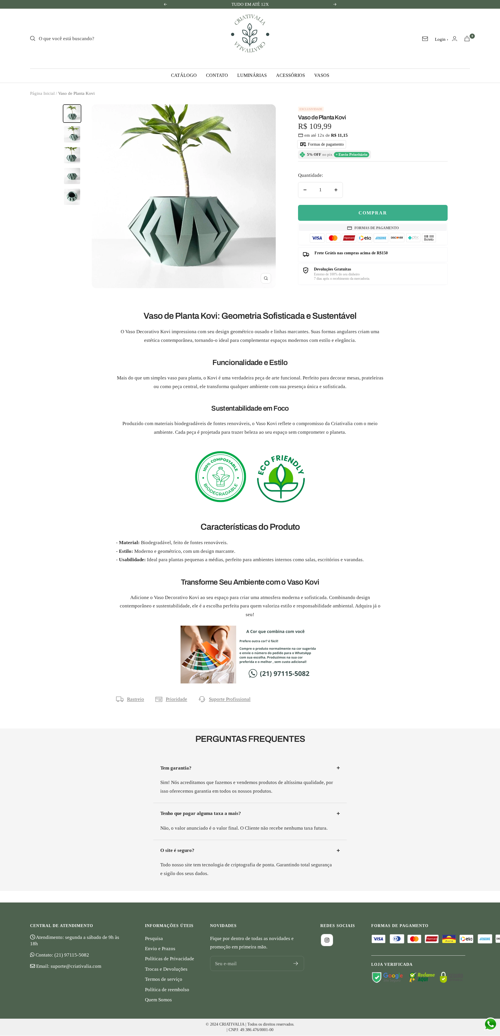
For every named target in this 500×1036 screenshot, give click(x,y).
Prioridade (176, 699)
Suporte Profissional (230, 699)
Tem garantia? (176, 768)
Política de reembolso (167, 989)
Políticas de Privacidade (169, 958)
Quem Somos (158, 999)
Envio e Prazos (160, 948)
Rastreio (135, 699)
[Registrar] (295, 963)
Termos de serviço (163, 979)
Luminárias (252, 75)
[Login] (454, 38)
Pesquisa (154, 938)
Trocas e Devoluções (166, 969)
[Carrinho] (467, 38)
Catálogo (184, 75)
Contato (217, 75)
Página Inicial (42, 93)
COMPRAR (373, 212)
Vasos (321, 75)
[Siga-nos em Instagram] (327, 940)
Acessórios (290, 75)
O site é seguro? (177, 850)
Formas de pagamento (325, 144)
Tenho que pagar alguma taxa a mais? (200, 813)
